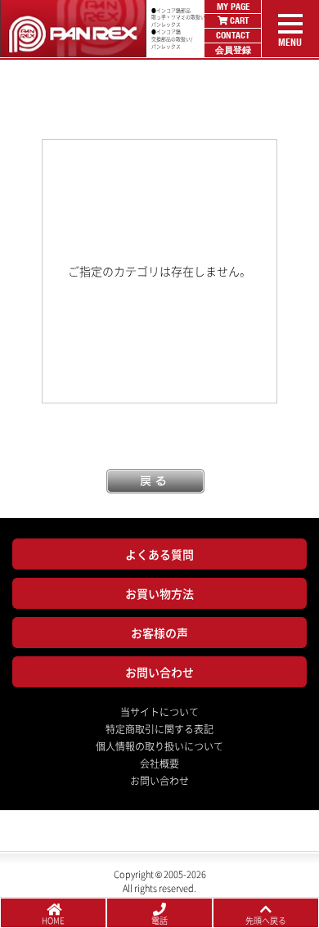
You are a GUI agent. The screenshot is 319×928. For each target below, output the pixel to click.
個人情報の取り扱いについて (159, 746)
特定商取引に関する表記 (159, 729)
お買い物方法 (159, 593)
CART (238, 20)
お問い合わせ (159, 672)
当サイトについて (159, 712)
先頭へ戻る (265, 920)
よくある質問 (159, 554)
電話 (159, 920)
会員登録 (233, 50)
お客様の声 (159, 632)
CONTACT (232, 35)
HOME (53, 920)
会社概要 (159, 763)
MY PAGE (233, 6)
